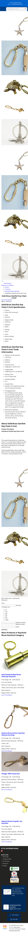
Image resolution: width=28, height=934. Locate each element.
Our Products (6, 861)
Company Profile (7, 859)
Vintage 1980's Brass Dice (10, 774)
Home (7, 287)
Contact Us (5, 863)
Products (7, 289)
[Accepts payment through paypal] (14, 882)
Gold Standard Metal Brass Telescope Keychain (11, 675)
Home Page (5, 856)
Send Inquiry (7, 283)
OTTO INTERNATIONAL (15, 3)
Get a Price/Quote (6, 300)
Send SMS (15, 919)
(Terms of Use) (17, 927)
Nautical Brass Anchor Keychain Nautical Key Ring (13, 734)
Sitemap (5, 865)
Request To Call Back (7, 285)
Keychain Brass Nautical (12, 291)
